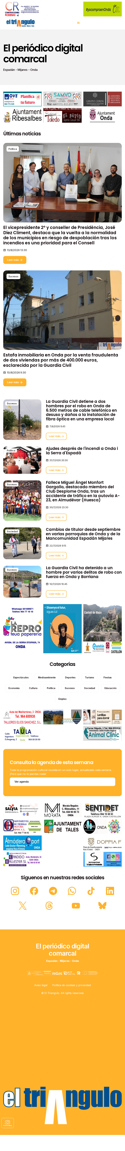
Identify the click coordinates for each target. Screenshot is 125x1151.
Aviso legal (40, 985)
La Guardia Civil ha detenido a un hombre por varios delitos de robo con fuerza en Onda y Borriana (84, 572)
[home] (20, 23)
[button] (78, 23)
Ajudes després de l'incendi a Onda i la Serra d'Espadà (82, 450)
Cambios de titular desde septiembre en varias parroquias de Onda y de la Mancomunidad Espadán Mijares (83, 534)
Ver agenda (21, 781)
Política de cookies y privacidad (71, 985)
